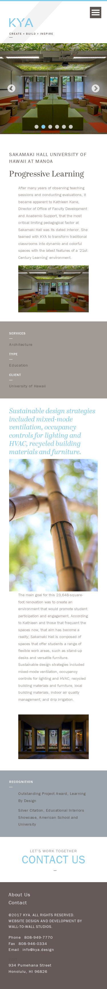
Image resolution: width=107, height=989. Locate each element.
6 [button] (71, 127)
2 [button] (43, 127)
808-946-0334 (33, 943)
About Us (19, 894)
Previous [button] (11, 88)
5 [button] (64, 127)
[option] (53, 88)
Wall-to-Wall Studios (30, 926)
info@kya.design (38, 949)
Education (18, 365)
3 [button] (50, 127)
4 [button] (57, 127)
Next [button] (95, 88)
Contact (18, 902)
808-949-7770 (38, 937)
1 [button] (36, 127)
